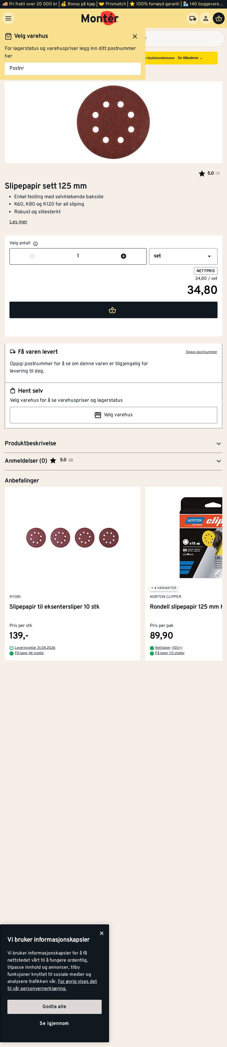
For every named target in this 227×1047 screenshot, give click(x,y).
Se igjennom (54, 1024)
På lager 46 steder (29, 653)
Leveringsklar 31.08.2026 (35, 648)
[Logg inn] (206, 18)
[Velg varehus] (193, 18)
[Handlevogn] (219, 18)
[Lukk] (101, 933)
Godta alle (54, 1007)
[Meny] (8, 18)
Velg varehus (118, 415)
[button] (183, 256)
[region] (54, 983)
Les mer (18, 222)
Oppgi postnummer (201, 352)
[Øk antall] (124, 256)
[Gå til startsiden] (100, 18)
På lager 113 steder (170, 653)
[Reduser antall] (32, 256)
